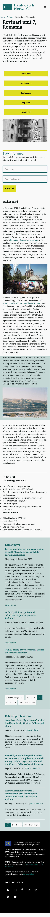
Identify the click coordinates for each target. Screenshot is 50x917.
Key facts (26, 102)
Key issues (26, 112)
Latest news (26, 74)
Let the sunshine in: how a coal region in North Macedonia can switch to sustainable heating (24, 552)
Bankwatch (20, 7)
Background (26, 93)
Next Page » (30, 702)
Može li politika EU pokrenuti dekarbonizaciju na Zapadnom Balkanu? (20, 615)
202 (21, 702)
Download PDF (32, 730)
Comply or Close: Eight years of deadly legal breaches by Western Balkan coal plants (24, 723)
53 (26, 825)
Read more (10, 605)
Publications (26, 83)
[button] (45, 7)
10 (15, 702)
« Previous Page (12, 697)
